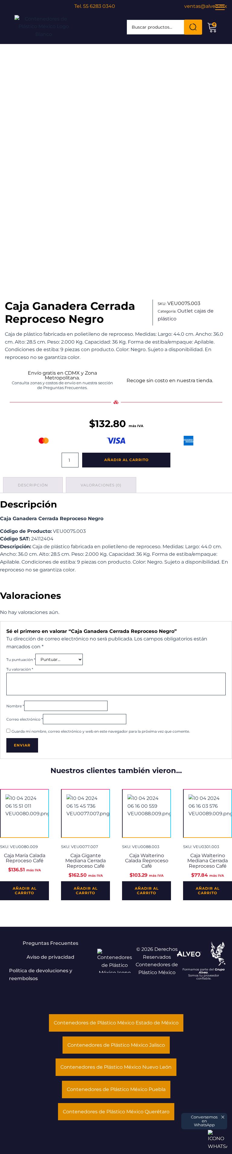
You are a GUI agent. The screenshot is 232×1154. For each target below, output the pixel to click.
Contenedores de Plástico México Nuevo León (116, 1067)
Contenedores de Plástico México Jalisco (116, 1045)
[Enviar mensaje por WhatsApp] (217, 1139)
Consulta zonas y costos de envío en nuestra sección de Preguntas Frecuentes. (62, 385)
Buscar (193, 27)
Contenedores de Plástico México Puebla (116, 1089)
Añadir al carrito (126, 460)
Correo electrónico (24, 719)
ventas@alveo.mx (205, 6)
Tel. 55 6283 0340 (94, 6)
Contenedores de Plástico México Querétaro (116, 1112)
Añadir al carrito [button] (25, 890)
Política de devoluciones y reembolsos (40, 974)
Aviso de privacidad (50, 957)
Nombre (15, 706)
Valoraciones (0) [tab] (101, 485)
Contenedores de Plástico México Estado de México (116, 1023)
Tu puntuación (20, 659)
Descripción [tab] (33, 485)
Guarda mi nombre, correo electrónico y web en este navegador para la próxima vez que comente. (100, 731)
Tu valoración (19, 669)
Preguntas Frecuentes (50, 943)
